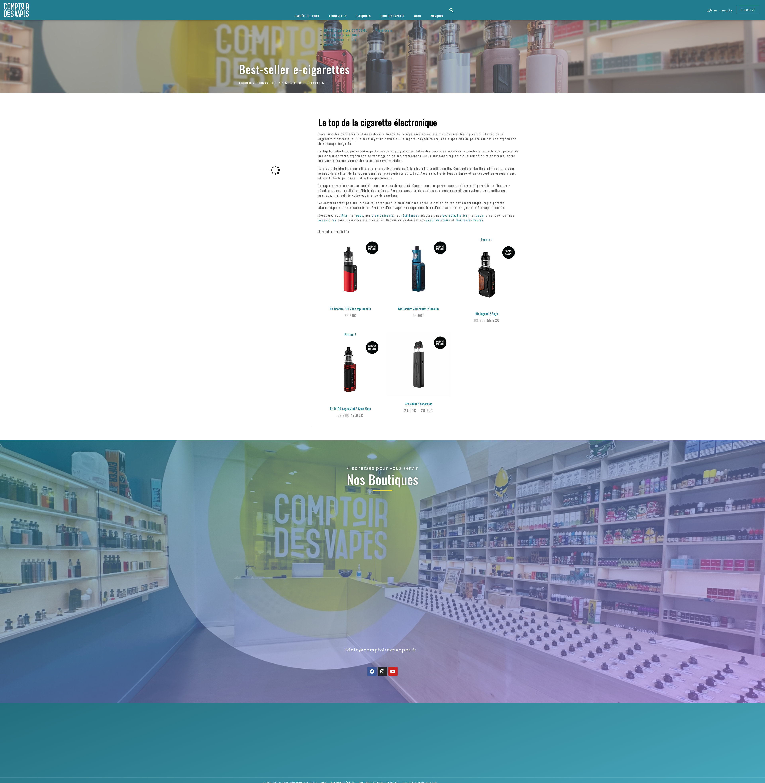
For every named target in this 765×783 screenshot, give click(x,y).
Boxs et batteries (337, 35)
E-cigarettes (338, 16)
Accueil (245, 82)
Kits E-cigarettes (337, 30)
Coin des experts (392, 16)
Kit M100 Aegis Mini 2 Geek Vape (350, 408)
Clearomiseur (334, 39)
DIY (354, 39)
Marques (437, 16)
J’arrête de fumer (307, 16)
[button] (451, 10)
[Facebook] (372, 671)
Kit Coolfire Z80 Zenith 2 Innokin (418, 308)
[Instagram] (382, 671)
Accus (328, 44)
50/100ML (359, 30)
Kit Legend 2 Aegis (486, 313)
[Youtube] (393, 671)
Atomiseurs (384, 30)
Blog (417, 16)
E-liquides (364, 16)
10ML (355, 35)
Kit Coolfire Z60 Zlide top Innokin (350, 308)
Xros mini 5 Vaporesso (418, 403)
